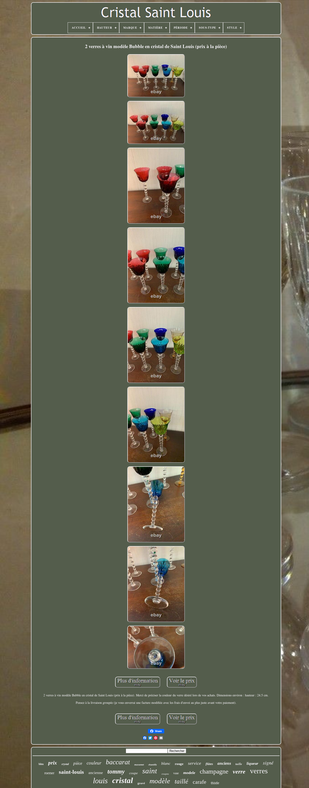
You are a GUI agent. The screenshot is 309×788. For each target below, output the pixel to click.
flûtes (209, 764)
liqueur (252, 763)
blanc (165, 763)
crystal (65, 764)
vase (176, 773)
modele (189, 772)
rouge (179, 764)
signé (268, 762)
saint (149, 771)
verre (239, 771)
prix (52, 763)
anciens (224, 763)
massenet (139, 764)
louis (100, 780)
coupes (165, 773)
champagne (214, 771)
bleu (41, 764)
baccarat (118, 762)
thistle (215, 783)
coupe (133, 773)
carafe (199, 782)
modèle (160, 781)
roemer (49, 773)
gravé (141, 783)
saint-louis (71, 772)
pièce (77, 763)
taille (238, 764)
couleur (94, 763)
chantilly (152, 764)
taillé (181, 781)
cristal (122, 780)
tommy (116, 771)
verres (259, 771)
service (194, 763)
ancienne (95, 773)
